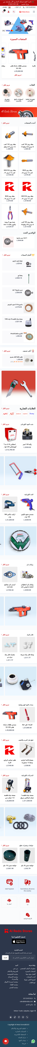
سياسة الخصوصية (12, 974)
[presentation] (6, 25)
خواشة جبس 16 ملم (10, 865)
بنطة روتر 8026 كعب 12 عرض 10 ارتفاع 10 (9, 197)
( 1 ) (12, 362)
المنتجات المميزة (30, 971)
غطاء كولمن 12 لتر (9, 760)
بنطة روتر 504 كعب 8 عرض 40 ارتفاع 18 (27, 223)
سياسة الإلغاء (14, 985)
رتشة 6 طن (9, 725)
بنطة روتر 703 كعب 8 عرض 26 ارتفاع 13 (27, 145)
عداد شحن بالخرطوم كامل (27, 761)
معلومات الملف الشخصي (27, 968)
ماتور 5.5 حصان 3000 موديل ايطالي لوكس (9, 796)
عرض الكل (17, 75)
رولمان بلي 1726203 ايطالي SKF (9, 586)
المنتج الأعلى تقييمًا (29, 980)
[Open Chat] (6, 1041)
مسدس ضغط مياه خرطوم (27, 726)
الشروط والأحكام (13, 971)
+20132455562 (30, 7)
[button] (16, 31)
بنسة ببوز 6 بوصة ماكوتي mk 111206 (10, 223)
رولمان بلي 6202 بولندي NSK (18, 66)
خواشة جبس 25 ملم (27, 865)
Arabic (5, 7)
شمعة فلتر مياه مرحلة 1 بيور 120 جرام (9, 656)
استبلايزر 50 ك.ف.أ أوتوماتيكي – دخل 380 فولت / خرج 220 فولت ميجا (9, 445)
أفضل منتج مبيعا (30, 974)
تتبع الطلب (32, 982)
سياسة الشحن (13, 987)
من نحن (15, 968)
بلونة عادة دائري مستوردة (27, 796)
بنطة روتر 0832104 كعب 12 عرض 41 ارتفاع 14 (10, 171)
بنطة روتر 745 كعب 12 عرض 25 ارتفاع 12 (10, 145)
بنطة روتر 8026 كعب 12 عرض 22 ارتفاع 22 (27, 171)
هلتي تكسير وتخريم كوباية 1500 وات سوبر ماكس (27, 515)
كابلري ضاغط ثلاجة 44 (23, 238)
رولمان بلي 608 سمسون (27, 586)
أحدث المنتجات (31, 977)
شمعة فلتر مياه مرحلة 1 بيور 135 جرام (27, 656)
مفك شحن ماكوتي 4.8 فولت (9, 515)
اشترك (5, 957)
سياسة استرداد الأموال (11, 982)
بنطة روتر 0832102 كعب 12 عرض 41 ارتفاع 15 (27, 197)
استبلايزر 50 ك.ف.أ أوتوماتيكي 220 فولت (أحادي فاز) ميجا (27, 445)
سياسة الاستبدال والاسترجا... (13, 978)
